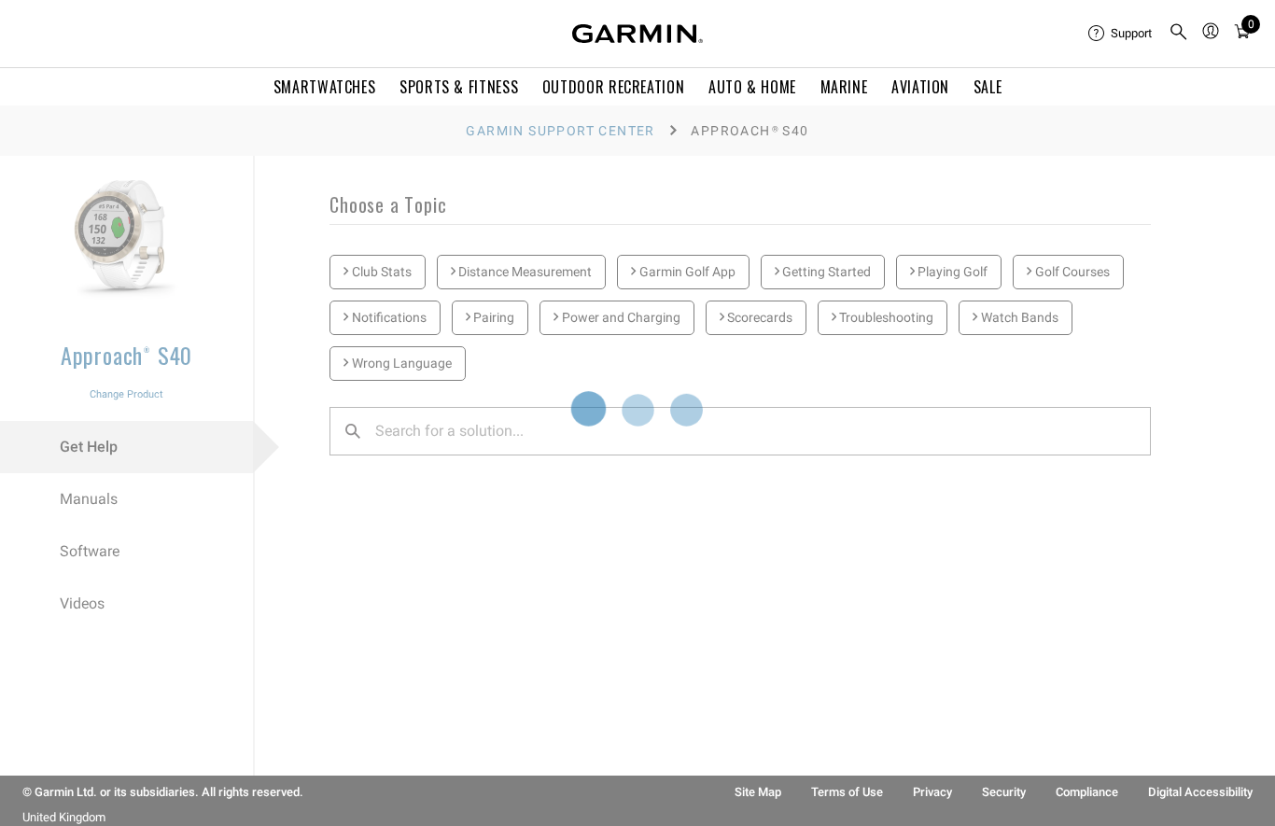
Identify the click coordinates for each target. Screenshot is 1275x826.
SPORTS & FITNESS (458, 87)
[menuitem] (1121, 33)
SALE (988, 87)
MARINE (844, 87)
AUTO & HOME (752, 87)
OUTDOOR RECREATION (613, 87)
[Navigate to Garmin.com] (637, 33)
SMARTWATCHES (324, 87)
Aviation (920, 87)
